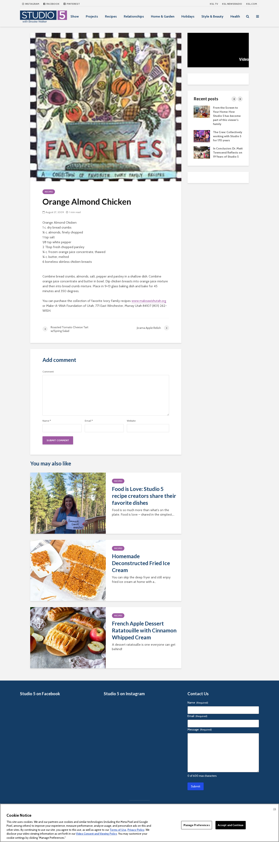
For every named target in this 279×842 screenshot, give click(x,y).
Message (199, 729)
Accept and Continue (230, 825)
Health (235, 16)
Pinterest (73, 3)
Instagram (32, 3)
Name (46, 421)
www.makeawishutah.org (149, 301)
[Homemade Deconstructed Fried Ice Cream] (68, 570)
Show (74, 16)
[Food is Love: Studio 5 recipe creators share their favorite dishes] (68, 503)
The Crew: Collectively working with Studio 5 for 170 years (227, 136)
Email (89, 421)
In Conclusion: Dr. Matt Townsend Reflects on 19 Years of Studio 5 (228, 152)
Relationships (134, 16)
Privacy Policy (135, 829)
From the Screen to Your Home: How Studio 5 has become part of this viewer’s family (227, 116)
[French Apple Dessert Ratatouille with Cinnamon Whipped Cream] (68, 637)
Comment (48, 371)
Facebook (52, 3)
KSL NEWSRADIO (232, 3)
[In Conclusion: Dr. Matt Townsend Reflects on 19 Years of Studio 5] (202, 152)
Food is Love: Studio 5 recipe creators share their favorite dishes (144, 496)
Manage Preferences (196, 825)
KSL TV (214, 3)
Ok (274, 809)
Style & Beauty (212, 16)
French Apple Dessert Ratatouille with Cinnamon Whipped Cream (144, 630)
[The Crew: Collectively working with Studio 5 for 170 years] (202, 136)
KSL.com (251, 3)
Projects (92, 16)
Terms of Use (118, 829)
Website (131, 421)
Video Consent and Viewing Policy (96, 833)
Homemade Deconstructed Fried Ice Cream (141, 563)
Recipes (111, 16)
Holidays (187, 16)
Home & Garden (162, 16)
